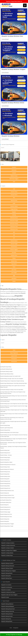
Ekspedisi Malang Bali (6, 575)
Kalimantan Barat (14, 217)
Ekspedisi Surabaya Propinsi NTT (20, 309)
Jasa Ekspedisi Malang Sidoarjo (6, 369)
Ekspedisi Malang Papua (6, 578)
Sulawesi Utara (14, 255)
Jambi (14, 203)
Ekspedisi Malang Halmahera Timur (7, 495)
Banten (14, 281)
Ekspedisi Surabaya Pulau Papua (17, 314)
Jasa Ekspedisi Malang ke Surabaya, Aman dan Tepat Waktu (11, 389)
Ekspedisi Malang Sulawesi (7, 568)
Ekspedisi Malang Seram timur (6, 514)
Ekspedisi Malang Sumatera (7, 563)
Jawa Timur (14, 269)
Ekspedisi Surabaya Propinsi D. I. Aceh (8, 309)
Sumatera (14, 167)
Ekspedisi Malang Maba (4, 474)
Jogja (14, 275)
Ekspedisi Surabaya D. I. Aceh (22, 302)
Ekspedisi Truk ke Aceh (4, 327)
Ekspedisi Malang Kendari (7, 616)
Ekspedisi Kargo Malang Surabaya (6, 373)
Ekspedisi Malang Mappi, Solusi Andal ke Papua (9, 432)
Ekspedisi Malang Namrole (5, 507)
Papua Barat (14, 264)
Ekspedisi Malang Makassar (7, 604)
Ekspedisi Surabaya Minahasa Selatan (13, 102)
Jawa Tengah (14, 272)
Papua (14, 266)
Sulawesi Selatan (14, 240)
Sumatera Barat (14, 194)
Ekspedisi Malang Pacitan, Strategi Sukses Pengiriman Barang (12, 380)
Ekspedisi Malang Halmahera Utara (7, 490)
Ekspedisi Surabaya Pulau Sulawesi (9, 317)
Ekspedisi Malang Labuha (5, 476)
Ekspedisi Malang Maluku (6, 573)
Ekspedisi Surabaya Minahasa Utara (12, 36)
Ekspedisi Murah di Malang (9, 296)
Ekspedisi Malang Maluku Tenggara (7, 523)
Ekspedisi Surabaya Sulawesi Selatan (17, 321)
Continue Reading (5, 39)
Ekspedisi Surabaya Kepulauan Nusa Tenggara (10, 304)
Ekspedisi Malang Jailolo (4, 478)
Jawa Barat (14, 278)
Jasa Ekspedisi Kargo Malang (5, 366)
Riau (14, 197)
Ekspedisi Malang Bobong (5, 483)
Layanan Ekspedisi (8, 335)
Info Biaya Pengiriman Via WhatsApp (14, 634)
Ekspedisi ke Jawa (5, 597)
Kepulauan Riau (14, 200)
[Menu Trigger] (25, 5)
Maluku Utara (14, 261)
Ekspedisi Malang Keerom (5, 452)
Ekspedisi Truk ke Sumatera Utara (19, 329)
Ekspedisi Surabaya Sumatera (16, 324)
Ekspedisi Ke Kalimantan (6, 587)
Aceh (14, 189)
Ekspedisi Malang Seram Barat (6, 516)
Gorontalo (14, 252)
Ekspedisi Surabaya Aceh (12, 302)
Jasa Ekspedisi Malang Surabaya (6, 371)
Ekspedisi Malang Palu (6, 618)
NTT (14, 238)
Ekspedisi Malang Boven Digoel (6, 462)
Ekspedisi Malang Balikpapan (7, 606)
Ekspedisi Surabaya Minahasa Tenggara (13, 69)
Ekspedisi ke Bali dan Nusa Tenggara (9, 594)
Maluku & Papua (14, 175)
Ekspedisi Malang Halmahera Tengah (7, 497)
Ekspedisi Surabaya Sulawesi (7, 547)
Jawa (14, 181)
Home (14, 350)
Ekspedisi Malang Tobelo (5, 466)
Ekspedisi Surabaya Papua (11, 308)
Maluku (14, 258)
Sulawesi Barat (14, 246)
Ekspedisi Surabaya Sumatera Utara (7, 326)
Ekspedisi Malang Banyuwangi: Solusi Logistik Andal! (10, 376)
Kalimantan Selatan (14, 223)
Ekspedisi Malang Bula (4, 521)
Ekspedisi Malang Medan (6, 621)
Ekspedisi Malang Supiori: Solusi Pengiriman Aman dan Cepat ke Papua (14, 403)
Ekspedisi (4, 289)
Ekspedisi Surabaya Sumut (19, 326)
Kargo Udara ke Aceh (3, 330)
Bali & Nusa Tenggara (14, 178)
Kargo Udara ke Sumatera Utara (16, 332)
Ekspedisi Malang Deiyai (5, 459)
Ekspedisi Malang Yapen (5, 450)
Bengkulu (14, 212)
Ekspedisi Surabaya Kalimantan (8, 545)
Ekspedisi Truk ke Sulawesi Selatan (6, 329)
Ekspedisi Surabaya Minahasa (10, 136)
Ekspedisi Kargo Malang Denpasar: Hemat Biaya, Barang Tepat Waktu (13, 383)
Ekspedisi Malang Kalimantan (7, 565)
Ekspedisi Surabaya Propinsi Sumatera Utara (15, 312)
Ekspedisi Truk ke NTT (12, 327)
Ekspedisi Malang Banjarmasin (8, 608)
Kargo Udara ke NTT (11, 330)
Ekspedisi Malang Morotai (5, 488)
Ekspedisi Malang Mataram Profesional (7, 464)
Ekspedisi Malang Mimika (5, 430)
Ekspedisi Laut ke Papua (15, 291)
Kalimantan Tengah (14, 220)
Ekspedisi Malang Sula (4, 493)
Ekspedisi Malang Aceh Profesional (7, 469)
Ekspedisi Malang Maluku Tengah (6, 526)
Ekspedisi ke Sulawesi (6, 589)
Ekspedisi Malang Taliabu (5, 485)
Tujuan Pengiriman (14, 353)
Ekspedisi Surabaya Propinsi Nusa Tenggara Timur (8, 311)
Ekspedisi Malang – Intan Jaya (6, 455)
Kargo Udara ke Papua (19, 330)
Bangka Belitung (14, 209)
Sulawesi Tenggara (14, 249)
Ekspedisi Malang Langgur (5, 511)
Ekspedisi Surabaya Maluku (7, 553)
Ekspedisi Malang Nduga (5, 425)
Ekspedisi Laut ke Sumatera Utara (13, 293)
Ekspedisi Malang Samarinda (7, 611)
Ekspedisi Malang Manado (7, 613)
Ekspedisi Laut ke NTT (6, 291)
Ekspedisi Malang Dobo (4, 519)
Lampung (14, 214)
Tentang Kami (14, 358)
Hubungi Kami (14, 361)
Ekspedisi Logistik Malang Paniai (6, 427)
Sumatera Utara (14, 191)
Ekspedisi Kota (15, 289)
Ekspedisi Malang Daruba (5, 481)
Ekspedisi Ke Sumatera (6, 584)
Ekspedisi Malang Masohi (5, 509)
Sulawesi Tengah (14, 243)
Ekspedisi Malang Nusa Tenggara (8, 570)
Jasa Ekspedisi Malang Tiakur (5, 502)
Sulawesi (14, 173)
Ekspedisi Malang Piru (4, 504)
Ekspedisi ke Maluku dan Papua (8, 592)
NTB (14, 235)
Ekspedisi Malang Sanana (5, 471)
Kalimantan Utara (14, 229)
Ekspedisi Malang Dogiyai (5, 457)
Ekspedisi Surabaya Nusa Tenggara (9, 306)
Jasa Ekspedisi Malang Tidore (5, 500)
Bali (14, 232)
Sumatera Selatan (14, 206)
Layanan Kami (14, 355)
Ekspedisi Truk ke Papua (21, 327)
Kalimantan (14, 170)
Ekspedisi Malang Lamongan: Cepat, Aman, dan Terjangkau (11, 378)
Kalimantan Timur (14, 226)
